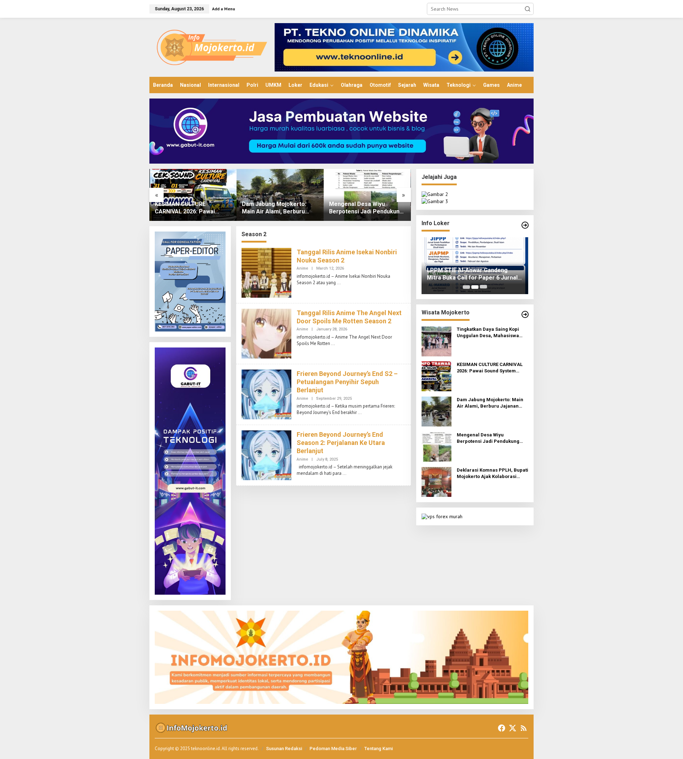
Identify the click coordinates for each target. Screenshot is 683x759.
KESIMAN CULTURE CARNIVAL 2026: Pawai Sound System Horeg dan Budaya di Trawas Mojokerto (189, 208)
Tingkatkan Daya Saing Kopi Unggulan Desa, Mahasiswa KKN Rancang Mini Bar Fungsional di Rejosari (488, 333)
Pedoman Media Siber (333, 748)
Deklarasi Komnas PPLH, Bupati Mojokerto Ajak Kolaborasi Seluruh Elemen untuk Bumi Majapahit (492, 474)
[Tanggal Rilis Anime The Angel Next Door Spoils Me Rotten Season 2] (333, 343)
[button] (527, 9)
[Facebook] (501, 728)
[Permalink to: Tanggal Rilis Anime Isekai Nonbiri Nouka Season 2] (266, 272)
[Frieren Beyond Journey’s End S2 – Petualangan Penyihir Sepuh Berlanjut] (360, 412)
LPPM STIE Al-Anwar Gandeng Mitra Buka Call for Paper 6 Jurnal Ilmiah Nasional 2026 (472, 274)
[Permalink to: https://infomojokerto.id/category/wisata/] (525, 314)
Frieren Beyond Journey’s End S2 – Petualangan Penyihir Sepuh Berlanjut (347, 382)
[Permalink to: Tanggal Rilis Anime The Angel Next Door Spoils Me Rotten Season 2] (266, 333)
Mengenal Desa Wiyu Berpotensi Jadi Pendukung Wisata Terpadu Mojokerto (366, 208)
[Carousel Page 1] (466, 287)
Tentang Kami (378, 748)
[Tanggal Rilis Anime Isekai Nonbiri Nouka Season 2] (339, 282)
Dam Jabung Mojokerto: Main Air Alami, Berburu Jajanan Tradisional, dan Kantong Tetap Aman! (274, 208)
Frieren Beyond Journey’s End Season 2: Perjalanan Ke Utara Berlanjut (341, 443)
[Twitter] (512, 728)
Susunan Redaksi (284, 748)
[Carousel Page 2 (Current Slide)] (474, 287)
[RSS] (523, 728)
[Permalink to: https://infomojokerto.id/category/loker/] (525, 225)
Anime (302, 268)
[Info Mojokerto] (212, 47)
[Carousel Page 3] (483, 287)
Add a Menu (223, 8)
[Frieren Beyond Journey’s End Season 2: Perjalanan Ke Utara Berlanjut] (344, 473)
